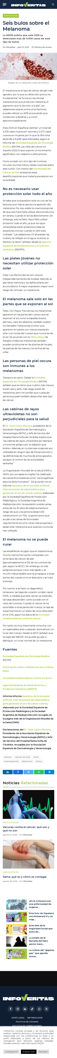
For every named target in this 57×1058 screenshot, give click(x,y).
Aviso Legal (18, 1018)
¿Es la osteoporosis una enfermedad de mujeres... (40, 904)
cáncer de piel (22, 757)
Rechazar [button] (43, 1052)
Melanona (27, 761)
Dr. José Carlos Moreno (19, 426)
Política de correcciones (27, 1026)
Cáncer (7, 757)
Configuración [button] (11, 1052)
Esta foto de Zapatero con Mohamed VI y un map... (41, 916)
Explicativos (10, 16)
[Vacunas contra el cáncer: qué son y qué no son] (28, 804)
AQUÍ (41, 1043)
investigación (11, 761)
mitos (39, 761)
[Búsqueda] (52, 4)
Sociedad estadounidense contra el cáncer (27, 678)
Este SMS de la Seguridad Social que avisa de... (41, 928)
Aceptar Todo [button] (29, 1052)
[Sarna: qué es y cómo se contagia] (28, 854)
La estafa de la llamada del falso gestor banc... (38, 941)
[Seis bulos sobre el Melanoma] (28, 66)
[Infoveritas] (28, 4)
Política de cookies (27, 1022)
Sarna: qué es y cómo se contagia (24, 876)
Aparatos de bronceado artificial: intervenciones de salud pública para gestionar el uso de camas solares (26, 700)
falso (36, 757)
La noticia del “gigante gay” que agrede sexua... (41, 953)
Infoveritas (10, 47)
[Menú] (4, 4)
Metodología (35, 1018)
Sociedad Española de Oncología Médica (26, 656)
